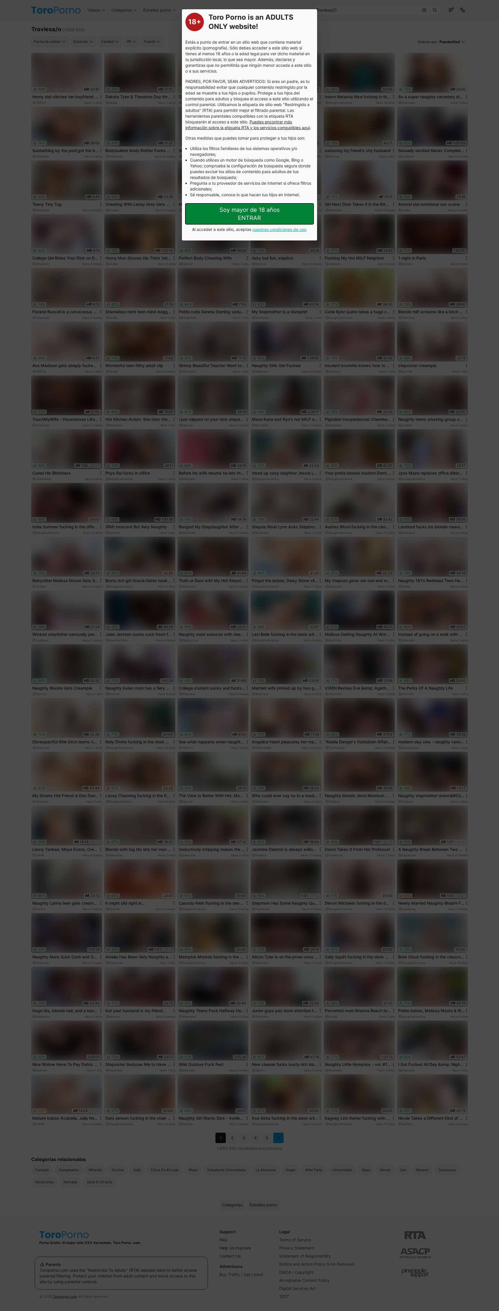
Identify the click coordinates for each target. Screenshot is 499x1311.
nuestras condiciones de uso (279, 229)
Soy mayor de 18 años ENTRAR (249, 213)
